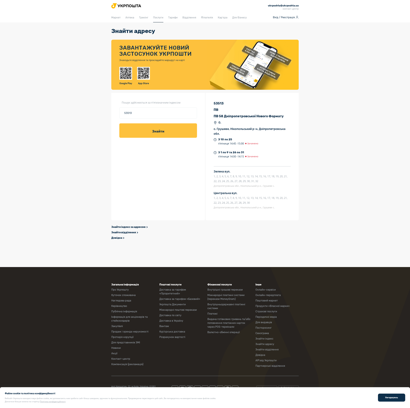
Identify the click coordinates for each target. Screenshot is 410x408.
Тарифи (173, 17)
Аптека (129, 17)
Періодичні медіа (266, 316)
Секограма (262, 333)
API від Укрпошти (266, 360)
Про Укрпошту (120, 289)
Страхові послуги (266, 311)
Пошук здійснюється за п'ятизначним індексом (151, 102)
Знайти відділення (123, 232)
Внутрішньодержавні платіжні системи (226, 306)
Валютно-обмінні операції (223, 332)
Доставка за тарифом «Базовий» (179, 298)
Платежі (212, 313)
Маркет (116, 17)
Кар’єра (222, 17)
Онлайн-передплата (268, 295)
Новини (116, 347)
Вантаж (164, 326)
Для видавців (263, 322)
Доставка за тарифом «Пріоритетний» (172, 291)
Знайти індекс (264, 338)
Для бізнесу (239, 17)
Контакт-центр (120, 358)
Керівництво (119, 306)
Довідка (116, 237)
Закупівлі (117, 326)
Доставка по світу (170, 315)
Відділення (189, 17)
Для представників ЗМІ (125, 342)
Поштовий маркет (266, 300)
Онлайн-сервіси (265, 289)
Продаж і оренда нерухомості (129, 331)
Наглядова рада (121, 300)
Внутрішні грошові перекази (225, 289)
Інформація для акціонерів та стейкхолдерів (129, 318)
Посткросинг (263, 327)
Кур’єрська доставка (172, 331)
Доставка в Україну (171, 320)
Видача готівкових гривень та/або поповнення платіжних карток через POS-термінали (228, 323)
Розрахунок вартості (172, 337)
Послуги (158, 17)
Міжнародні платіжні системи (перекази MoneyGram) (226, 297)
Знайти (158, 131)
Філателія (207, 17)
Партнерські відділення (270, 365)
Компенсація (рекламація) (127, 364)
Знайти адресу (264, 344)
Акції (114, 353)
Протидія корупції (122, 337)
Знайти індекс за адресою (128, 226)
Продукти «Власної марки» (272, 306)
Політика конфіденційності (53, 401)
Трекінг (143, 17)
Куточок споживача (123, 295)
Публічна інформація (124, 311)
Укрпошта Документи (172, 304)
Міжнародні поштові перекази (178, 309)
